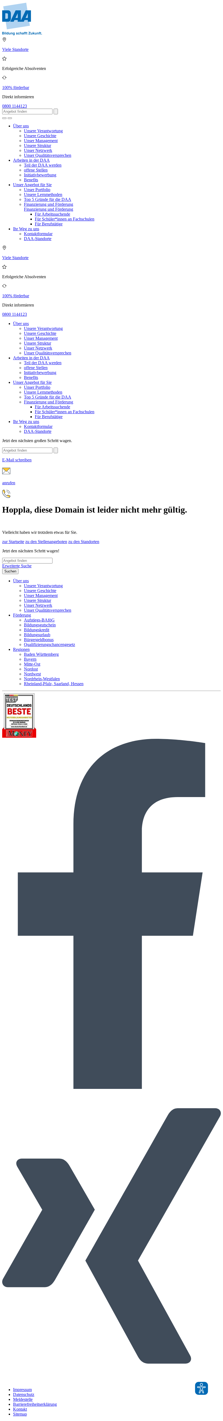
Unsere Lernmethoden (43, 194)
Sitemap (20, 1414)
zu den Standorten (83, 541)
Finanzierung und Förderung (48, 204)
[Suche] (4, 118)
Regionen (21, 649)
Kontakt (20, 1409)
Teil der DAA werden (42, 165)
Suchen (10, 571)
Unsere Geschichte (40, 135)
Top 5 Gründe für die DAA (47, 199)
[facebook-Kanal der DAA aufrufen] (111, 1087)
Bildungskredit (36, 629)
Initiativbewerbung (40, 175)
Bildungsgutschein (40, 625)
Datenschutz (23, 1394)
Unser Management (41, 140)
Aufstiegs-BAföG (39, 620)
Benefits (31, 179)
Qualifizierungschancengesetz (49, 644)
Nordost (31, 669)
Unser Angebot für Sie (32, 184)
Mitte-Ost (32, 664)
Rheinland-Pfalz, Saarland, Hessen (53, 683)
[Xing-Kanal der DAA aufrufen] (111, 1380)
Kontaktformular (38, 233)
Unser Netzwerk (38, 150)
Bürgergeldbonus (39, 639)
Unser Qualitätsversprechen (47, 155)
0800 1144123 (14, 106)
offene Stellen (36, 170)
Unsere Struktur (37, 145)
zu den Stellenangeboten (46, 541)
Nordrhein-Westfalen (42, 678)
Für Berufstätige (49, 224)
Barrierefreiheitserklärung (35, 1404)
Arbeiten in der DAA (31, 160)
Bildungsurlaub (37, 634)
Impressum (22, 1389)
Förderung (22, 615)
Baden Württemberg (41, 654)
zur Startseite (13, 541)
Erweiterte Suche (17, 566)
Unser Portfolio (37, 189)
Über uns (21, 126)
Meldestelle (23, 1399)
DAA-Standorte (37, 238)
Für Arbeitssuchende (52, 214)
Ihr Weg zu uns (26, 228)
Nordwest (32, 674)
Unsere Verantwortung (43, 130)
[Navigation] (10, 118)
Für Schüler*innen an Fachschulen (64, 219)
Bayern (30, 659)
